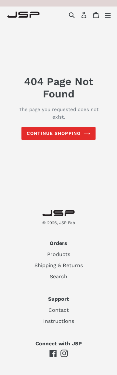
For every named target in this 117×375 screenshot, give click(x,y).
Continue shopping (54, 133)
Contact (58, 310)
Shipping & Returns (58, 265)
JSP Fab (67, 222)
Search (58, 276)
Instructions (58, 321)
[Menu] (108, 14)
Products (58, 254)
